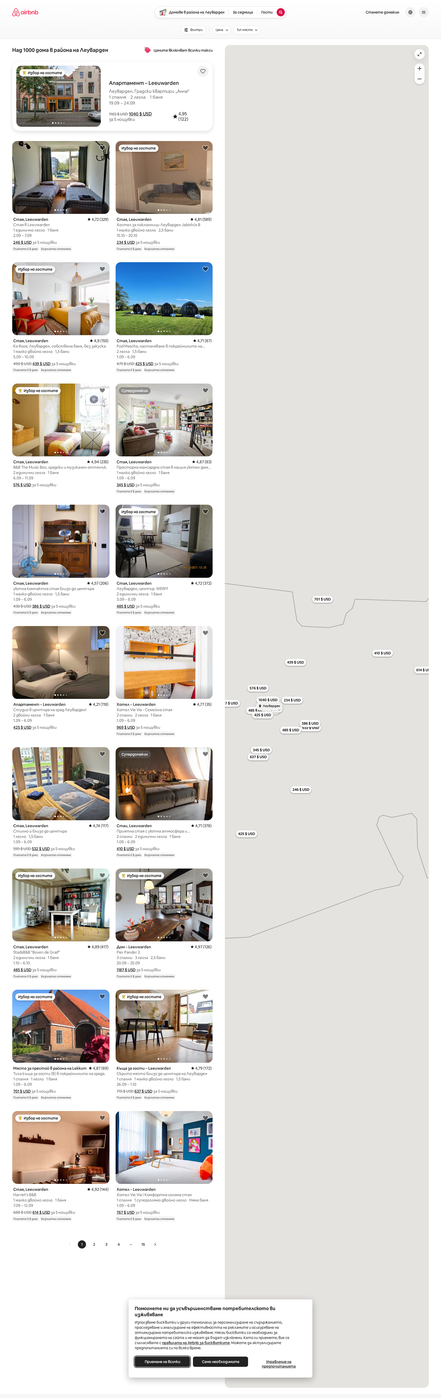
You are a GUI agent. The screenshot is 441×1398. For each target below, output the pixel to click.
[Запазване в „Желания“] (203, 71)
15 (143, 1244)
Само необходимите (220, 1361)
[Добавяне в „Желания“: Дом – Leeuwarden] (205, 875)
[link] (70, 1244)
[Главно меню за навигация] (424, 12)
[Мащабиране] (419, 68)
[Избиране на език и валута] (410, 12)
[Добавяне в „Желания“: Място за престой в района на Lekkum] (102, 996)
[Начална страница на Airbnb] (25, 12)
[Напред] (154, 1244)
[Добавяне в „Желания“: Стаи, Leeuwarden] (205, 754)
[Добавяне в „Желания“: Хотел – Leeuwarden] (205, 633)
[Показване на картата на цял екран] (419, 54)
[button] (140, 114)
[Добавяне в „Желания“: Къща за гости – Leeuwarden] (205, 996)
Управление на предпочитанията (279, 1364)
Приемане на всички (162, 1361)
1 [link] (82, 1244)
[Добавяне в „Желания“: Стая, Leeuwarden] (102, 148)
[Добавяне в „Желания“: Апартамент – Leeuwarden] (102, 633)
